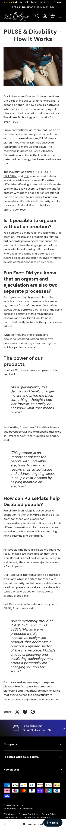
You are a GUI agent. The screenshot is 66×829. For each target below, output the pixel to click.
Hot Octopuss (19, 805)
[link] (5, 824)
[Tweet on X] (17, 712)
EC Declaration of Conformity (35, 817)
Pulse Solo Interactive (23, 575)
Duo (28, 96)
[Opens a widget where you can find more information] (52, 823)
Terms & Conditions (28, 814)
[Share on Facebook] (25, 712)
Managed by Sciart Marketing (18, 808)
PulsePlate (10, 147)
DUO (26, 176)
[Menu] (60, 16)
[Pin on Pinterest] (33, 712)
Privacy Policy (49, 814)
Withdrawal (9, 814)
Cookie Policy (10, 817)
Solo (40, 96)
